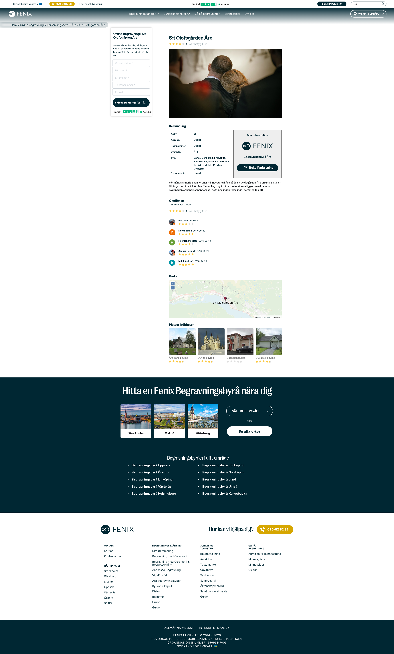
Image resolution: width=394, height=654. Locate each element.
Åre (196, 151)
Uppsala (109, 587)
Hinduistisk (200, 161)
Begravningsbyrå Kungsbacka (224, 493)
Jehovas (224, 161)
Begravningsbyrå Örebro (150, 472)
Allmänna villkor (179, 627)
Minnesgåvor (256, 559)
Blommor (158, 596)
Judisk (197, 165)
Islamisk (213, 161)
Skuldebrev (207, 575)
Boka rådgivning (332, 4)
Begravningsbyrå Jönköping (223, 465)
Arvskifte (206, 559)
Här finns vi (112, 565)
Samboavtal (208, 580)
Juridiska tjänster (206, 547)
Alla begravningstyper (166, 580)
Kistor (156, 591)
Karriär (108, 550)
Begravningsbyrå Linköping (152, 479)
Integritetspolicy (214, 627)
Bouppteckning (210, 553)
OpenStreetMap (263, 317)
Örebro (108, 597)
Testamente (208, 564)
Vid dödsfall (159, 575)
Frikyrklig (219, 157)
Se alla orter (249, 431)
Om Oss (109, 545)
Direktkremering (162, 550)
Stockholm (111, 571)
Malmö (108, 581)
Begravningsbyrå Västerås (152, 486)
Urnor (156, 602)
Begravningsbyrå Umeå (219, 486)
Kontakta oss (112, 556)
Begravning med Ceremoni (169, 556)
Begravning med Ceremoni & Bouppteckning (171, 563)
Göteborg (110, 576)
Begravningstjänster (167, 545)
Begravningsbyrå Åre (257, 156)
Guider (156, 607)
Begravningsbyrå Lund (219, 479)
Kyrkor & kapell (162, 586)
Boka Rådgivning (261, 167)
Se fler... (109, 603)
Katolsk (207, 165)
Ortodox (199, 168)
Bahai (197, 157)
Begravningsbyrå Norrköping (223, 472)
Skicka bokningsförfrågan (132, 102)
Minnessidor (256, 564)
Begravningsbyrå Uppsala (151, 465)
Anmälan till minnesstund (264, 553)
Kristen (217, 165)
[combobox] (368, 13)
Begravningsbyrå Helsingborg (154, 493)
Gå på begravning (256, 547)
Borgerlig (207, 157)
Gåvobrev (206, 569)
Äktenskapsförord (212, 586)
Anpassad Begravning (166, 570)
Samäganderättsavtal (214, 591)
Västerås (109, 592)
